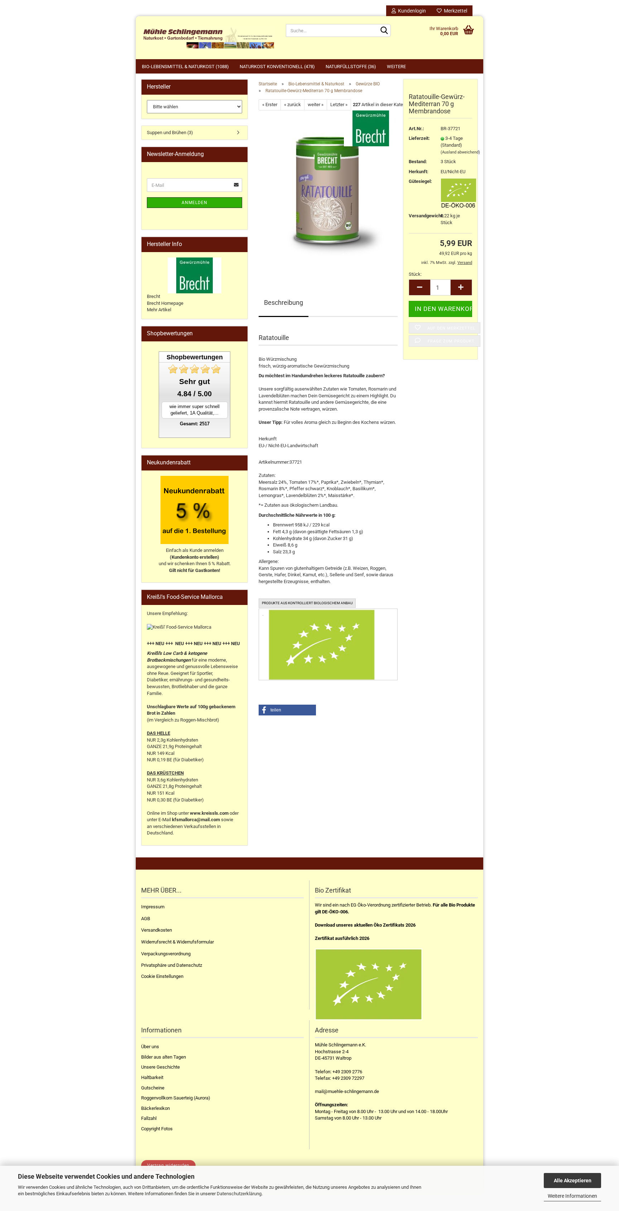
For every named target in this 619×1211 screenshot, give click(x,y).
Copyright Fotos (157, 1128)
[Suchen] (384, 30)
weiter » (315, 104)
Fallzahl (149, 1118)
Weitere (396, 66)
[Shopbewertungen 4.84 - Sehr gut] (194, 369)
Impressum (152, 906)
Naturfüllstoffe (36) (351, 66)
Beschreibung (283, 302)
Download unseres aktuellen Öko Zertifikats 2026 (365, 925)
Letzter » (338, 104)
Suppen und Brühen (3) (170, 132)
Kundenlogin (411, 11)
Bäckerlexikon (155, 1108)
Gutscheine (152, 1088)
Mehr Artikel (159, 309)
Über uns (150, 1046)
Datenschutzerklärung (239, 1193)
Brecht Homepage (165, 303)
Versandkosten (156, 930)
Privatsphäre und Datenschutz (171, 965)
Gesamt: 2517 (195, 423)
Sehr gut (194, 381)
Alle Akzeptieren (572, 1180)
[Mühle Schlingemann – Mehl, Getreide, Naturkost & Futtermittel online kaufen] (208, 37)
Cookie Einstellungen (162, 976)
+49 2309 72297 (348, 1078)
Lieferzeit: (419, 138)
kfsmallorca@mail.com (196, 819)
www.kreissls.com (209, 813)
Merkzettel (454, 11)
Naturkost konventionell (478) (277, 66)
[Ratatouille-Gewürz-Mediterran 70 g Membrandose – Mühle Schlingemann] (328, 190)
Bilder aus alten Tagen (163, 1057)
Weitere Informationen (572, 1196)
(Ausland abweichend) (460, 152)
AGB (145, 918)
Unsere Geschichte (160, 1067)
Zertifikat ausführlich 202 (341, 938)
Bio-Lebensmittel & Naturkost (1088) (185, 66)
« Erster (269, 104)
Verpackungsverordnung (166, 953)
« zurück (292, 104)
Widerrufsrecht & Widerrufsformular (177, 942)
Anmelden (194, 202)
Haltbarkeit (152, 1077)
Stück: (415, 274)
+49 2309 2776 (347, 1071)
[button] (287, 710)
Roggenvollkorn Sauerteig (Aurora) (175, 1098)
